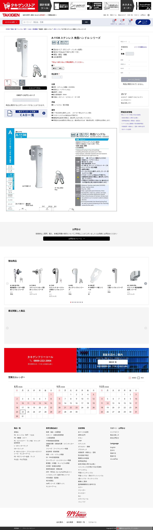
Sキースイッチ (19, 449)
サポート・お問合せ (140, 15)
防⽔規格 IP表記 (83, 455)
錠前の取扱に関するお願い (87, 464)
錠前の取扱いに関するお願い (130, 118)
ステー (80, 487)
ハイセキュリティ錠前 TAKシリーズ (58, 475)
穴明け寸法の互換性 (135, 115)
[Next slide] (145, 283)
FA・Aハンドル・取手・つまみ (24, 435)
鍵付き (55, 68)
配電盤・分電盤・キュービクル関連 (57, 463)
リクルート (92, 522)
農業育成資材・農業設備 (54, 469)
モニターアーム (51, 486)
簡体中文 (113, 453)
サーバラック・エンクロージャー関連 (58, 460)
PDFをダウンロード (12, 88)
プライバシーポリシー (28, 528)
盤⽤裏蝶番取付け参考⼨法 (87, 484)
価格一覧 (105, 15)
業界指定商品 (82, 461)
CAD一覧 (130, 15)
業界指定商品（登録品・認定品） (131, 121)
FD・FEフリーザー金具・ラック (24, 456)
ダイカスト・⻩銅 (84, 446)
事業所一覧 (81, 522)
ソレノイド (81, 502)
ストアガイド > (126, 100)
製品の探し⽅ (114, 435)
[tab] (70, 302)
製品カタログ (122, 15)
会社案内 (59, 522)
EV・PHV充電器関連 (52, 457)
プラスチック (82, 449)
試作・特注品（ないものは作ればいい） (59, 472)
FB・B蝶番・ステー (20, 438)
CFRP (80, 441)
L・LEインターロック (21, 446)
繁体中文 (113, 456)
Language (148, 15)
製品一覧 (13, 29)
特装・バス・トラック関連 (55, 454)
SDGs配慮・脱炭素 (52, 478)
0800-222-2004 (42, 360)
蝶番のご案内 (82, 481)
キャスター (81, 493)
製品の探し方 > (126, 103)
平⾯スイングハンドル (85, 473)
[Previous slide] (7, 283)
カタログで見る (34, 88)
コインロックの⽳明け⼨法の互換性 (89, 467)
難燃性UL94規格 (83, 458)
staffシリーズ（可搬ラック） (55, 483)
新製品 (16, 432)
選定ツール (113, 15)
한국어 (112, 450)
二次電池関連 (50, 438)
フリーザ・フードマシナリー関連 (57, 449)
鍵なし (61, 68)
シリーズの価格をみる (140, 47)
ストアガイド (114, 432)
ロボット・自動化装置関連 (55, 435)
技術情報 (81, 428)
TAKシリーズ (124, 115)
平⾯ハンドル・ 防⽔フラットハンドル (90, 476)
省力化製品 (49, 481)
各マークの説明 (126, 129)
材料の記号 (141, 126)
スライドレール (83, 499)
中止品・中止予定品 (20, 459)
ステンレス (81, 444)
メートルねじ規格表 (127, 123)
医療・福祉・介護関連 (53, 432)
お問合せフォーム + (77, 238)
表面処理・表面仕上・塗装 (129, 126)
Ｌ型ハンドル (56, 29)
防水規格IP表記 (139, 123)
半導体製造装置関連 (52, 441)
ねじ (79, 496)
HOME (8, 29)
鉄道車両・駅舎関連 (52, 451)
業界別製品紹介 (52, 428)
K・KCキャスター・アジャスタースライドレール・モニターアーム (28, 453)
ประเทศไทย (114, 459)
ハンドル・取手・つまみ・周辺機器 (28, 29)
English (112, 447)
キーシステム (82, 470)
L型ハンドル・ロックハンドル (88, 478)
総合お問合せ (114, 438)
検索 (86, 22)
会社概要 (70, 522)
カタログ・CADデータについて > (132, 97)
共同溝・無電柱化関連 (53, 466)
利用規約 (16, 528)
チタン (80, 438)
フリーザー (81, 490)
